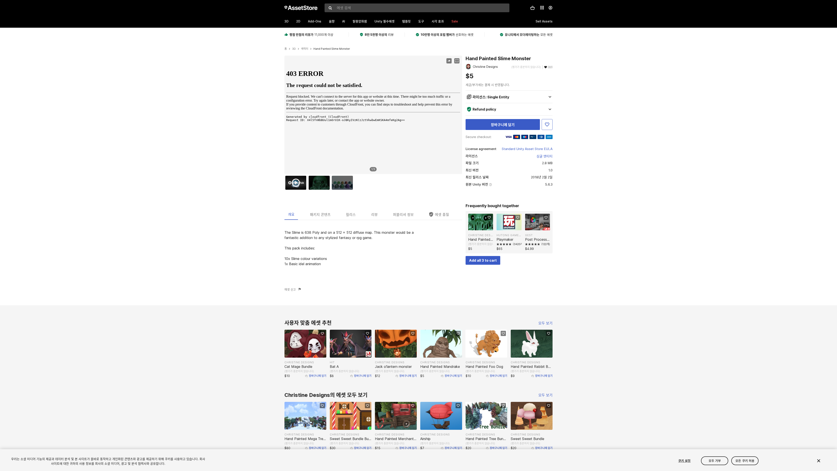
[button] (532, 7)
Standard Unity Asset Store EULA (527, 149)
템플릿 (406, 21)
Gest (529, 235)
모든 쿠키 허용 (744, 460)
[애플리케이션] (542, 7)
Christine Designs (480, 235)
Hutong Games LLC (509, 235)
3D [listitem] (294, 48)
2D (298, 21)
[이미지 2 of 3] (320, 183)
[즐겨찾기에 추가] (547, 124)
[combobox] (417, 7)
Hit (332, 362)
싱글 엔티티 (544, 156)
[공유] (449, 60)
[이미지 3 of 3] (343, 183)
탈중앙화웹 (360, 21)
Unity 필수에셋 (384, 21)
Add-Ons (314, 21)
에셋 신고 (290, 289)
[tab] (291, 214)
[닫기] (818, 461)
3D (286, 21)
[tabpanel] (373, 248)
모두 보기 (545, 323)
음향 (332, 21)
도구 (421, 21)
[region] (373, 115)
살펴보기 (483, 226)
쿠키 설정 (684, 460)
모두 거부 (715, 460)
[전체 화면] (456, 60)
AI (343, 21)
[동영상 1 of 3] (297, 183)
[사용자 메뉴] (550, 8)
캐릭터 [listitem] (304, 48)
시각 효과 (438, 21)
